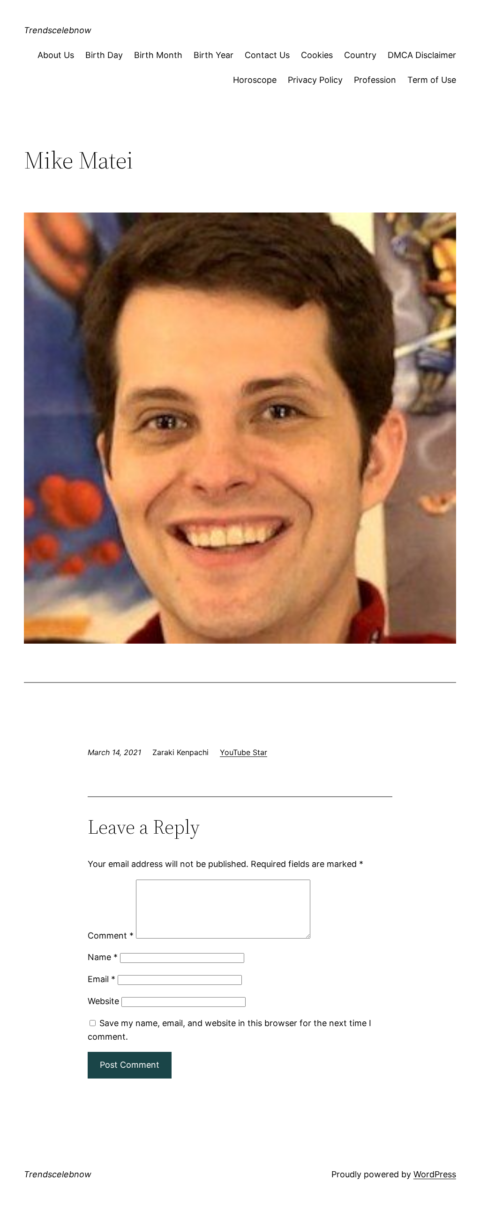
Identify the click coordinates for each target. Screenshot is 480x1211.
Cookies (317, 55)
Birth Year (213, 55)
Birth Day (104, 55)
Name (103, 957)
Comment (111, 935)
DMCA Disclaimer (422, 55)
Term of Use (431, 80)
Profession (375, 80)
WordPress (434, 1174)
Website (103, 1001)
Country (360, 55)
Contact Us (267, 55)
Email (101, 979)
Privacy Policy (315, 80)
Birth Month (158, 55)
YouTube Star (243, 752)
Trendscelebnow (57, 30)
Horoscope (255, 80)
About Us (56, 55)
